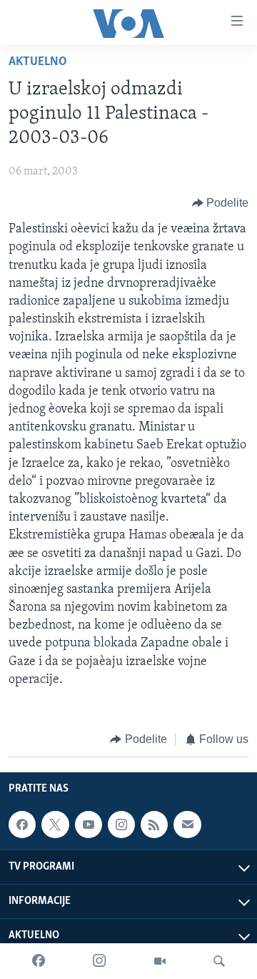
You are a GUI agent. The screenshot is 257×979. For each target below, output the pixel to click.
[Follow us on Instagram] (121, 824)
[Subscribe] (187, 824)
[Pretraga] (219, 961)
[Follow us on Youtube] (88, 824)
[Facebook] (38, 961)
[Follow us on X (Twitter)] (55, 824)
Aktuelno (38, 62)
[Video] (159, 961)
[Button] (220, 203)
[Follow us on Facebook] (22, 824)
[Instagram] (99, 961)
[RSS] (154, 824)
